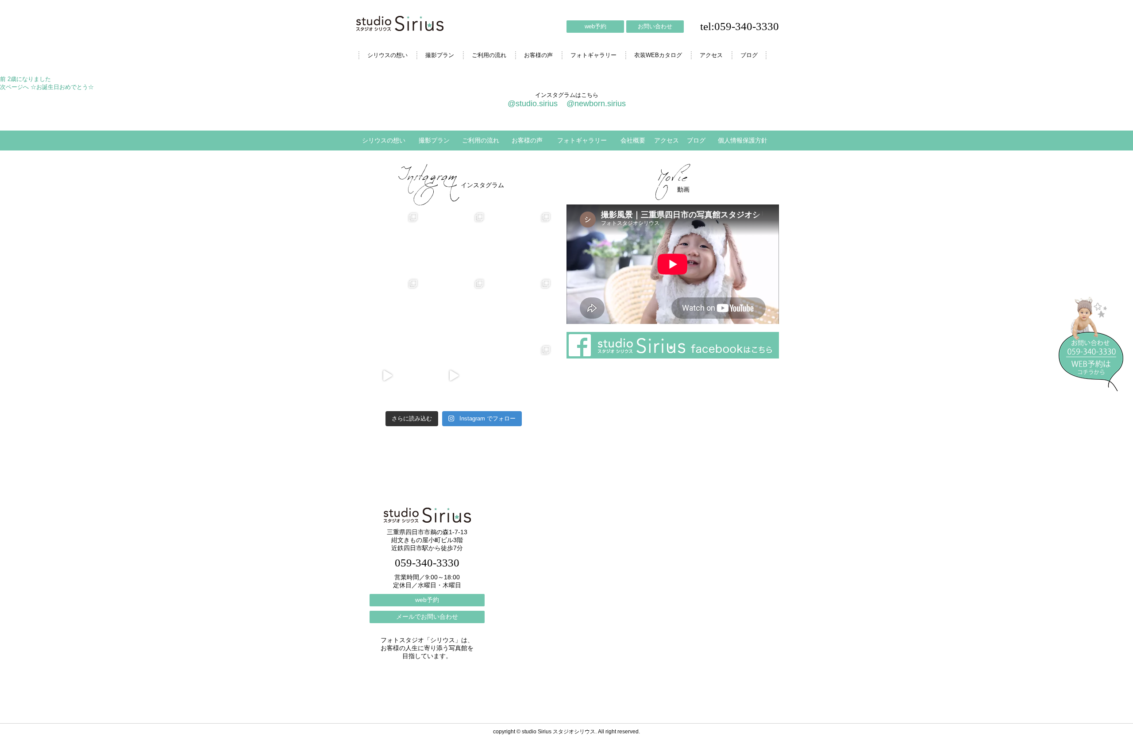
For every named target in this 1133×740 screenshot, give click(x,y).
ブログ (749, 55)
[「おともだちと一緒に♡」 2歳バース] (453, 309)
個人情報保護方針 (742, 140)
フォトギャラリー (593, 55)
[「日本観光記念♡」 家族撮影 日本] (520, 243)
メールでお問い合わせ (427, 616)
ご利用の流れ (489, 55)
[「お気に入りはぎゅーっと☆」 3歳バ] (387, 309)
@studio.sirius (533, 103)
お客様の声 (538, 55)
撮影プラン (439, 55)
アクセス (711, 55)
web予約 (595, 26)
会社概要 (632, 140)
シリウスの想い (387, 55)
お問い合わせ (655, 26)
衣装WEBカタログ (658, 55)
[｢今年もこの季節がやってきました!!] (453, 376)
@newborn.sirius (596, 103)
